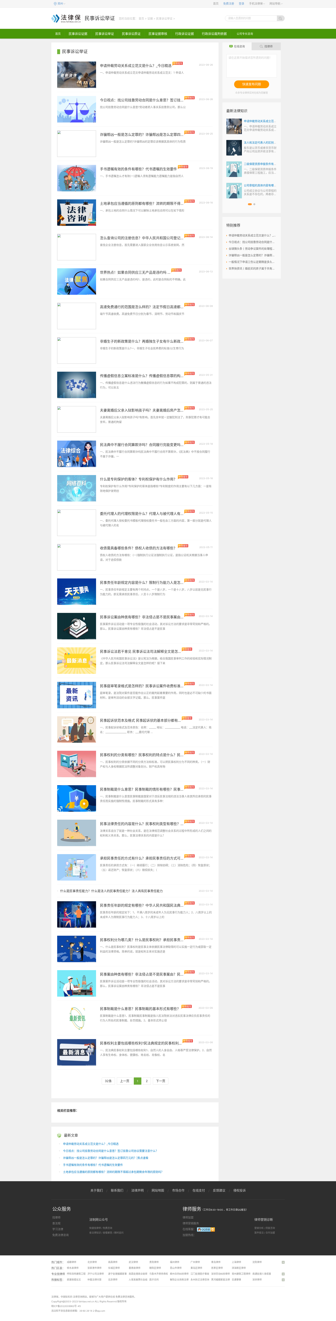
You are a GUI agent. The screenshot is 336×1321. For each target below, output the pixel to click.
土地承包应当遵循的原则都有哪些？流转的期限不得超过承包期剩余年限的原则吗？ (113, 1171)
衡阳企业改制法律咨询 (181, 1279)
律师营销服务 (191, 1223)
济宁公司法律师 (96, 1273)
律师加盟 (188, 1217)
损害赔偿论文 (74, 1279)
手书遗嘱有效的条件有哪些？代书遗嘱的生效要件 (93, 1164)
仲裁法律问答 (95, 1279)
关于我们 (96, 1190)
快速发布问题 (251, 84)
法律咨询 (77, 1296)
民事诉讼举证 (100, 18)
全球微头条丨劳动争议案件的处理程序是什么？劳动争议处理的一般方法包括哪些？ (253, 248)
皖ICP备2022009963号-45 (66, 1306)
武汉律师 (133, 1262)
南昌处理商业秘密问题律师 (143, 1273)
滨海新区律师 (239, 1267)
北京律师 (92, 1262)
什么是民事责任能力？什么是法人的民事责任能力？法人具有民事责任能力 (111, 890)
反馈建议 (219, 1190)
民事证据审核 (158, 34)
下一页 (160, 1081)
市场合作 (178, 1190)
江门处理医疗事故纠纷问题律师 (207, 1273)
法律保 (54, 1296)
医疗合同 (154, 1279)
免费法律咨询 (60, 1235)
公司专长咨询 (245, 33)
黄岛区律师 (196, 1267)
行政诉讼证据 (184, 34)
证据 (150, 18)
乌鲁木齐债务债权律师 (161, 1273)
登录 (241, 3)
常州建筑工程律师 (241, 1273)
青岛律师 (215, 1262)
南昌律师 (112, 1262)
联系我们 (117, 1190)
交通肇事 (236, 1279)
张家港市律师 (95, 1267)
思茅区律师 (217, 1267)
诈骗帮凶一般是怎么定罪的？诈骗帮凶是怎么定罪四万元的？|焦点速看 (105, 1157)
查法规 (56, 1223)
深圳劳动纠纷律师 (220, 1273)
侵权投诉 (239, 1190)
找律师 (268, 46)
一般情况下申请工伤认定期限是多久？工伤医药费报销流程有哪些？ (253, 261)
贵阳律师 (154, 1262)
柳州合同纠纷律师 (179, 1273)
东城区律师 (114, 1267)
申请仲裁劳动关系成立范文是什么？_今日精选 (91, 1143)
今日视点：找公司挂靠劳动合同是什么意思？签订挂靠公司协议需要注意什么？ (110, 1150)
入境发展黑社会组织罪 (140, 1279)
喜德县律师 (134, 1267)
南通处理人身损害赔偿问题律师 (268, 1273)
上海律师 (236, 1262)
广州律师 (195, 1262)
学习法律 (57, 1229)
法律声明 (137, 1190)
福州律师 (174, 1262)
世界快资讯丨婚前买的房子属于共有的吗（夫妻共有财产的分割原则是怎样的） (253, 268)
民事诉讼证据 (78, 34)
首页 (216, 3)
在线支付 (198, 1190)
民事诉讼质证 (131, 34)
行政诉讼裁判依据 (214, 34)
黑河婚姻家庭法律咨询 (222, 1279)
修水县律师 (73, 1267)
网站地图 (158, 1190)
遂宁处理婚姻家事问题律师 (122, 1273)
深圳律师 (257, 1279)
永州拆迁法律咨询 (200, 1279)
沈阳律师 (257, 1262)
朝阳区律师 (155, 1267)
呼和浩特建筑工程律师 (78, 1273)
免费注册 (228, 3)
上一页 (124, 1081)
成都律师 (71, 1262)
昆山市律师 (176, 1267)
